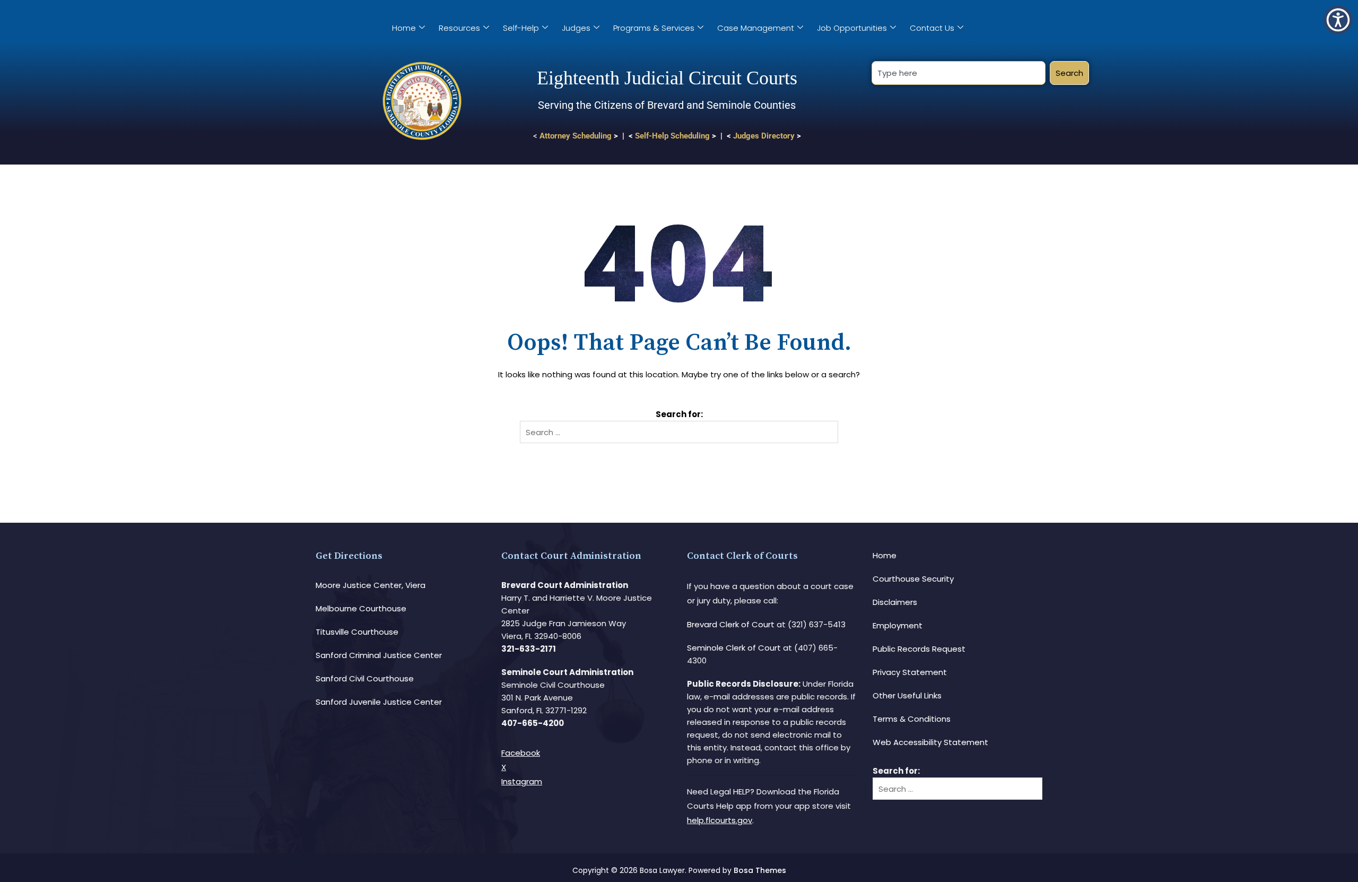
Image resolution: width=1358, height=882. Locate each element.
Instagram (521, 781)
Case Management (755, 27)
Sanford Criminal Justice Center (379, 655)
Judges (576, 27)
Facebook (520, 752)
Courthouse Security (913, 578)
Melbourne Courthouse (361, 608)
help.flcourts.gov (719, 820)
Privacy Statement (910, 672)
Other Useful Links (907, 695)
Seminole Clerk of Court (734, 647)
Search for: (679, 414)
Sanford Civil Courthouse (365, 678)
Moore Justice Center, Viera (370, 585)
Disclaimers (895, 602)
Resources (459, 27)
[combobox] (958, 73)
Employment (897, 625)
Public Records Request (919, 648)
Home (404, 27)
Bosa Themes (760, 870)
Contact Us (932, 27)
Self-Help (521, 27)
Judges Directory (764, 136)
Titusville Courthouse (357, 631)
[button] (1338, 19)
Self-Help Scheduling (672, 136)
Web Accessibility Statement (930, 742)
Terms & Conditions (912, 718)
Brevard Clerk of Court (730, 624)
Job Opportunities (852, 27)
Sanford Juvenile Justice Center (379, 701)
